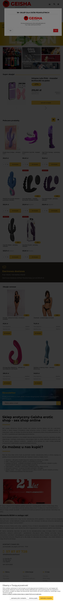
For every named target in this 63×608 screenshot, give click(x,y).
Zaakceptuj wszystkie (46, 598)
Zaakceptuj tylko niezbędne (18, 598)
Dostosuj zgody (33, 598)
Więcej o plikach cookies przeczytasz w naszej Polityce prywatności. (22, 594)
